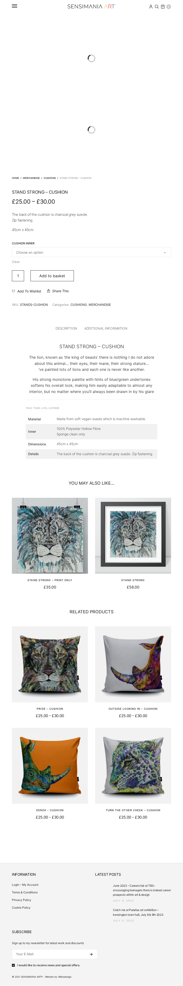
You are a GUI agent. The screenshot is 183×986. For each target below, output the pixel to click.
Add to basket (52, 275)
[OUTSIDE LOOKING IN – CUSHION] (133, 664)
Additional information (105, 328)
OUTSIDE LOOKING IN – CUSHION (133, 708)
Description (66, 328)
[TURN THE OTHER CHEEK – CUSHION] (133, 766)
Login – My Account (25, 884)
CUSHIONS (50, 177)
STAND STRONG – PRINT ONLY (49, 580)
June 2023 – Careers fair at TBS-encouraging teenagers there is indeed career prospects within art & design (142, 890)
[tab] (66, 328)
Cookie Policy (21, 907)
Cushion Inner (23, 243)
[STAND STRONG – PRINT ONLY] (50, 536)
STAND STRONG (133, 580)
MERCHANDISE (31, 177)
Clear (16, 262)
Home (15, 177)
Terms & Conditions (25, 892)
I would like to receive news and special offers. (48, 965)
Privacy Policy (21, 900)
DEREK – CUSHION (50, 810)
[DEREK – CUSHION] (50, 766)
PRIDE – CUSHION (50, 708)
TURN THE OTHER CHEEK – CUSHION (133, 810)
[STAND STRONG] (133, 536)
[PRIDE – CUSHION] (50, 664)
